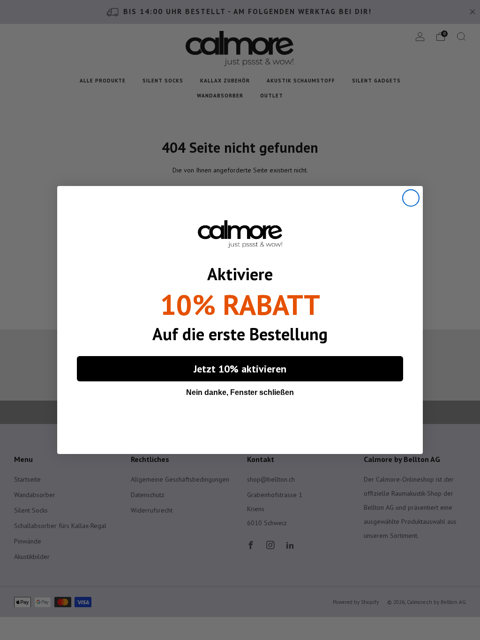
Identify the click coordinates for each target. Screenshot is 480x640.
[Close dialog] (411, 198)
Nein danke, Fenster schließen (240, 392)
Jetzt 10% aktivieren (240, 368)
